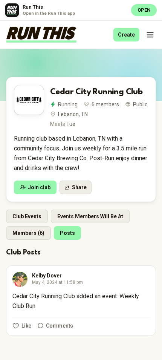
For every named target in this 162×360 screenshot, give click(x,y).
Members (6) (28, 233)
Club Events (26, 216)
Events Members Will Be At (90, 216)
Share (79, 187)
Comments (59, 326)
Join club (39, 187)
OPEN (144, 10)
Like (26, 326)
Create (126, 35)
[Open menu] (149, 34)
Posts (67, 233)
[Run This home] (41, 34)
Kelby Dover (47, 276)
